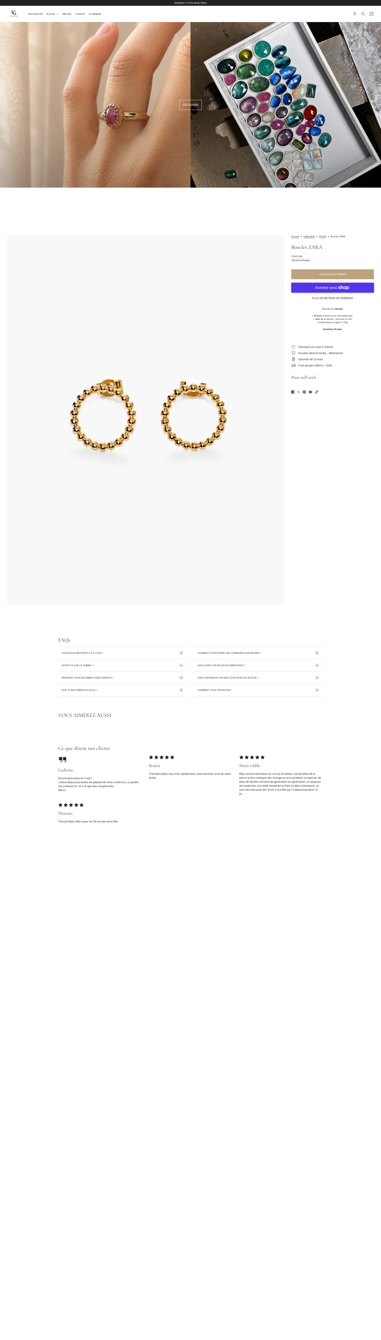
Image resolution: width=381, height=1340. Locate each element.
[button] (316, 392)
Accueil (295, 236)
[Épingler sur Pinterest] (304, 392)
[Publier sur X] (299, 392)
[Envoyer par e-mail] (310, 392)
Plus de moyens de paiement (332, 298)
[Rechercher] (363, 13)
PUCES (322, 236)
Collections (309, 236)
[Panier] (371, 13)
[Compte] (354, 13)
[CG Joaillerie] (14, 14)
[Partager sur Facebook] (292, 392)
